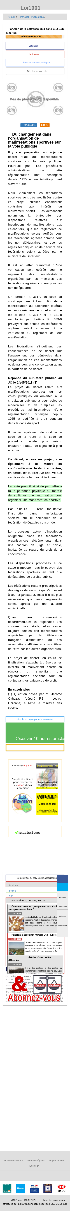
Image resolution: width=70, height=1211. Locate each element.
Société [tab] (13, 891)
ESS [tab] (11, 896)
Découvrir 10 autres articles (38, 738)
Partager (24, 17)
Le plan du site (56, 1160)
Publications (37, 17)
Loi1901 (30, 8)
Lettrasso (34, 45)
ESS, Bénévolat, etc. (36, 71)
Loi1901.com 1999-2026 (22, 1200)
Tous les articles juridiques (36, 62)
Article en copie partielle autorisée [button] (35, 719)
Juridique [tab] (13, 885)
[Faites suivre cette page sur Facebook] (62, 879)
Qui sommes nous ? (12, 1160)
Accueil (11, 17)
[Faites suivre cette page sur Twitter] (62, 887)
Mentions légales (36, 1160)
